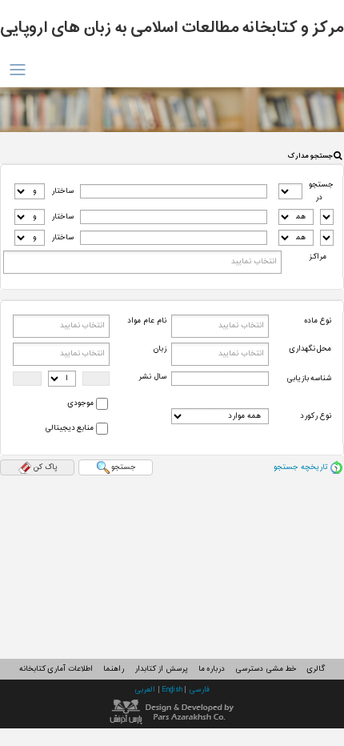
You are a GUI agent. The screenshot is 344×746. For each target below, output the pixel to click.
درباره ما (212, 669)
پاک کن (45, 467)
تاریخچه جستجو (301, 467)
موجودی (80, 403)
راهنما (113, 669)
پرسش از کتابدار (161, 669)
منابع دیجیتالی (69, 428)
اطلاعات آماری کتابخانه (56, 669)
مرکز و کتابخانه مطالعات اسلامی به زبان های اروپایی (172, 28)
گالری (315, 669)
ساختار (62, 191)
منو (17, 70)
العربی (146, 690)
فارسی (199, 690)
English (173, 690)
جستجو (123, 467)
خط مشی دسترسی (265, 669)
